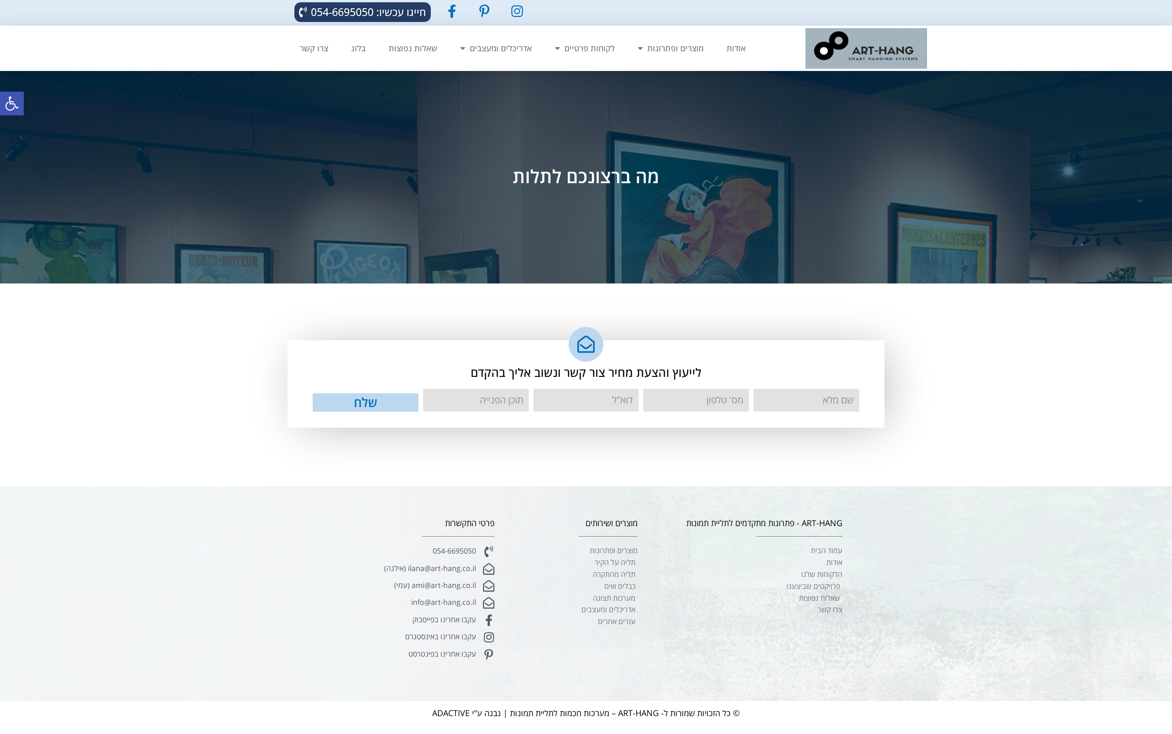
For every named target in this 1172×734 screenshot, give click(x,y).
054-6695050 (454, 551)
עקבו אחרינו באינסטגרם (440, 636)
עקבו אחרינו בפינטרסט (442, 654)
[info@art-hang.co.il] (488, 603)
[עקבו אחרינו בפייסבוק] (488, 620)
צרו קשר (314, 48)
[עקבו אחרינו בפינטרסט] (488, 654)
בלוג (358, 48)
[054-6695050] (488, 551)
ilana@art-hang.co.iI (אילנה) (430, 568)
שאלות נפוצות (413, 48)
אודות (736, 48)
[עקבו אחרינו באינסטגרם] (488, 637)
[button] (12, 103)
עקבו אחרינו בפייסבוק (444, 619)
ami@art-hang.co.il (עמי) (435, 585)
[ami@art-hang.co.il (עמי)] (488, 586)
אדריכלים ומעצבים (501, 48)
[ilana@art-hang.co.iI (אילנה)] (488, 569)
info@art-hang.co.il (443, 602)
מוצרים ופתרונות (675, 48)
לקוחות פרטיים (589, 48)
